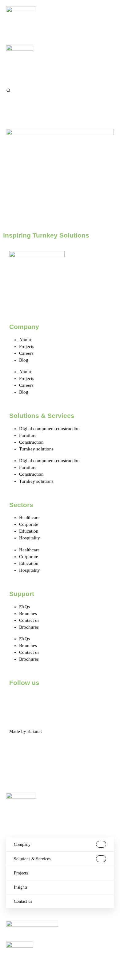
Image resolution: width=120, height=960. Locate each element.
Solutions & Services (32, 859)
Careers (26, 353)
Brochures (29, 627)
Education (28, 531)
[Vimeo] (83, 700)
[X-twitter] (33, 700)
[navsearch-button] (8, 89)
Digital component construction (49, 428)
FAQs (24, 606)
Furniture (28, 435)
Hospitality (29, 537)
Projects (26, 346)
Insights (20, 887)
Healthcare (29, 517)
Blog (23, 360)
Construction (31, 442)
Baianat (34, 731)
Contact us (29, 620)
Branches (28, 613)
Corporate (28, 524)
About (25, 339)
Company (22, 844)
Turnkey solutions (36, 448)
